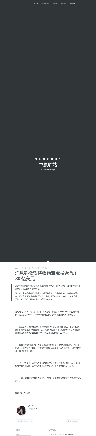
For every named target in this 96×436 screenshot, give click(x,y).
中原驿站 (48, 164)
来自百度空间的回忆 (41, 268)
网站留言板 (72, 3)
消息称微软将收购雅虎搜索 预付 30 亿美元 (47, 276)
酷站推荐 (63, 3)
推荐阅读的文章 (45, 3)
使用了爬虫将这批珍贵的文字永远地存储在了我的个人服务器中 (51, 296)
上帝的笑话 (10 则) (73, 421)
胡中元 (31, 268)
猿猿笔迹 (55, 3)
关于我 (36, 3)
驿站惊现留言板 (69, 434)
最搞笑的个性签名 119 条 (24, 421)
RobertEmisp (56, 434)
